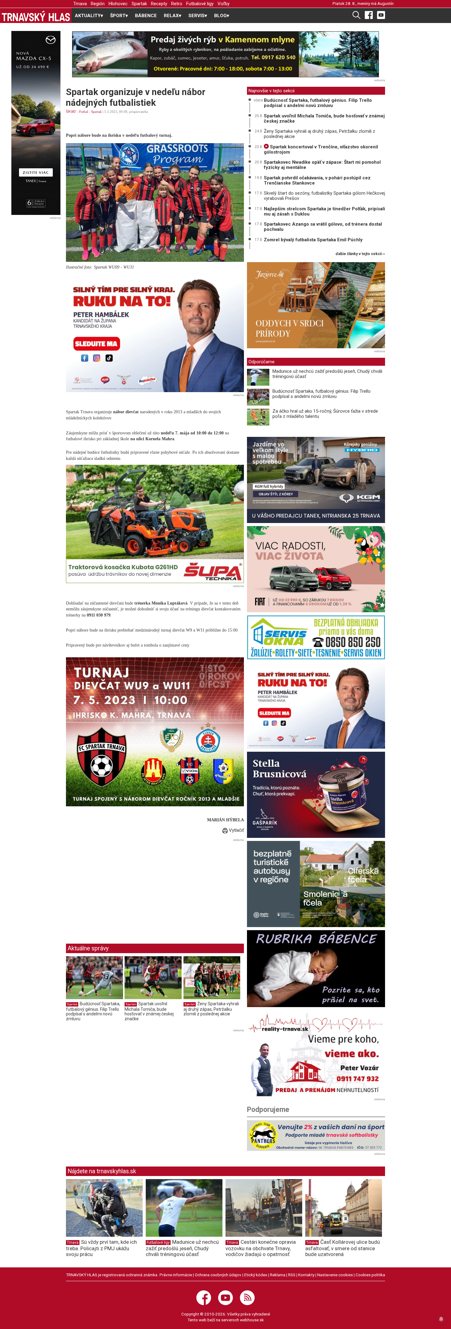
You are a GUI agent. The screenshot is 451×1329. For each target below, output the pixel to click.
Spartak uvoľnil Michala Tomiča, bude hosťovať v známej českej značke (149, 1011)
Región (98, 3)
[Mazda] (36, 123)
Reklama (277, 1274)
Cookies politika (370, 1274)
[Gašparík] (316, 795)
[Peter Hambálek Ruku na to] (155, 332)
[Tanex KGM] (316, 480)
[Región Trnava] (316, 884)
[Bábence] (316, 968)
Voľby (223, 3)
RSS (291, 1274)
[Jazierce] (316, 305)
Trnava (80, 3)
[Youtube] (381, 14)
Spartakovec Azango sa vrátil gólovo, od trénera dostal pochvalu (323, 226)
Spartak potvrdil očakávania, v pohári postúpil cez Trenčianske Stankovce (317, 180)
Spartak (139, 3)
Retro (176, 3)
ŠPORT (71, 111)
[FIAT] (316, 569)
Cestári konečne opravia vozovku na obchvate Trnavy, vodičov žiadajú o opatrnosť (261, 1248)
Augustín (385, 3)
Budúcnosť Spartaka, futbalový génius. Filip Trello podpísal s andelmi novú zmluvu (93, 1011)
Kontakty (306, 1274)
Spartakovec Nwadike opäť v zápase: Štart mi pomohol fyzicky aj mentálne (322, 164)
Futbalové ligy (200, 3)
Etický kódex (255, 1274)
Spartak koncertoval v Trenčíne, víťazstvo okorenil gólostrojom (321, 149)
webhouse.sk (252, 1319)
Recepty (159, 3)
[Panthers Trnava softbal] (316, 1135)
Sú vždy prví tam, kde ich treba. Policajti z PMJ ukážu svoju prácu (101, 1248)
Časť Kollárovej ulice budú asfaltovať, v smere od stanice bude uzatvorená (342, 1248)
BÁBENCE (146, 15)
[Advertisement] (117, 886)
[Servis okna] (316, 637)
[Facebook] (369, 14)
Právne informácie (176, 1274)
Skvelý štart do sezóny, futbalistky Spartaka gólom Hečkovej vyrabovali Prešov (324, 195)
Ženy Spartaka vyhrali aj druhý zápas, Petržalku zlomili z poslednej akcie (211, 1008)
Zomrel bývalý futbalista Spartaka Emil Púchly (313, 240)
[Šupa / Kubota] (155, 524)
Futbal (83, 111)
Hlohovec (118, 3)
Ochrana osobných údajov (218, 1274)
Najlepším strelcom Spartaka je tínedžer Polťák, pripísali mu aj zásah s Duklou (324, 211)
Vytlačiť (236, 830)
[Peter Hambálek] (316, 706)
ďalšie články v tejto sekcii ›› (360, 254)
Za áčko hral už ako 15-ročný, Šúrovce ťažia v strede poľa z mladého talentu (325, 413)
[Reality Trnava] (316, 1053)
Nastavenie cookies (335, 1274)
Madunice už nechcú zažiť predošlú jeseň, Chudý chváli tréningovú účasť (327, 374)
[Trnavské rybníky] (225, 54)
